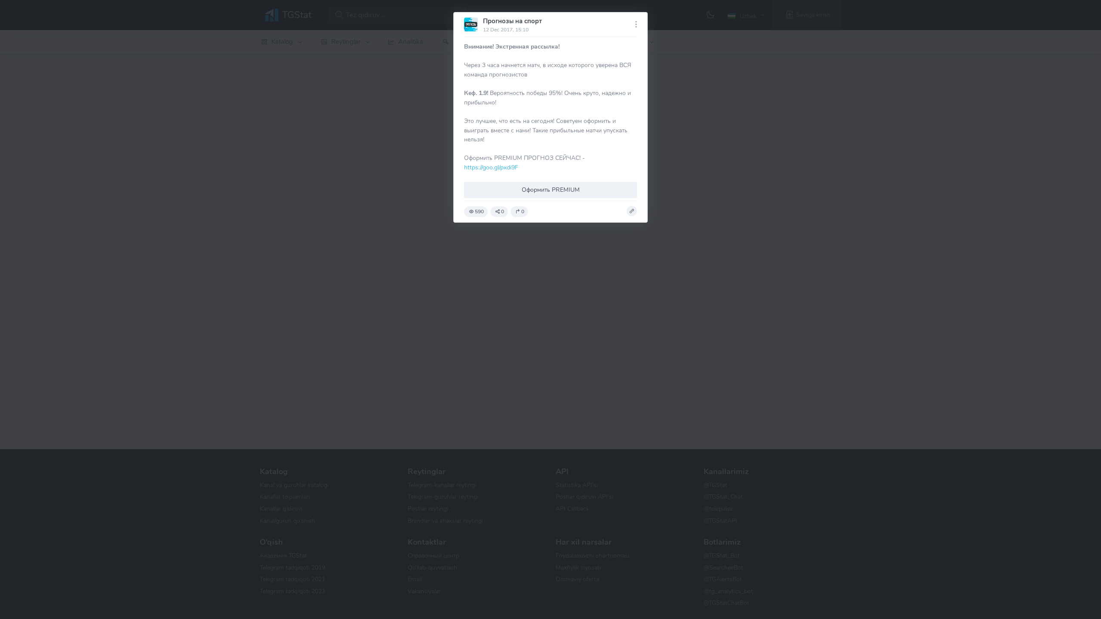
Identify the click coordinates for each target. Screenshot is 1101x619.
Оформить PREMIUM (551, 189)
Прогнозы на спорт (512, 21)
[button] (632, 211)
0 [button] (502, 211)
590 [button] (479, 211)
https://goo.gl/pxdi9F (491, 167)
